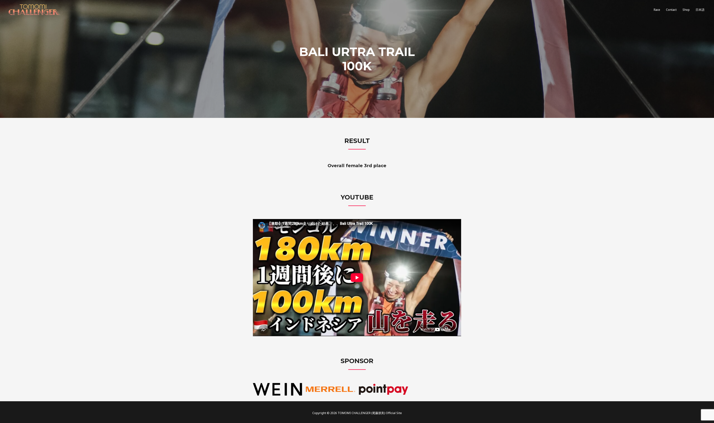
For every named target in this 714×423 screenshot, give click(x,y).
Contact (671, 10)
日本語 (700, 10)
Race (657, 10)
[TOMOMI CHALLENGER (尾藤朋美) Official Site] (34, 9)
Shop (686, 10)
